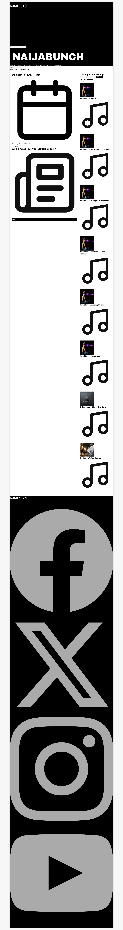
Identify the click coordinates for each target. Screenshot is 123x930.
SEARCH (99, 77)
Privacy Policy (14, 42)
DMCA (12, 44)
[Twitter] (61, 716)
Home (11, 10)
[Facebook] (61, 612)
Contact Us (13, 40)
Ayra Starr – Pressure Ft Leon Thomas (92, 252)
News (11, 23)
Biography (13, 29)
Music (11, 12)
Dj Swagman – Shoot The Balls (93, 407)
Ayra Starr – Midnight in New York (94, 200)
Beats (11, 19)
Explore (12, 21)
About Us (12, 38)
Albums (12, 14)
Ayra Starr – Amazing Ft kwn (92, 305)
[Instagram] (61, 820)
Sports (12, 34)
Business (12, 27)
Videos (12, 16)
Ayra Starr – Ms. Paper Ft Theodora (95, 149)
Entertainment (14, 25)
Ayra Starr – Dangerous (90, 356)
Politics (12, 32)
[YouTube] (61, 924)
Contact (12, 36)
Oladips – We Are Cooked (90, 458)
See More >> (84, 82)
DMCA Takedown (15, 505)
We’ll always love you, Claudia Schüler (34, 148)
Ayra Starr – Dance (88, 98)
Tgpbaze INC (47, 926)
